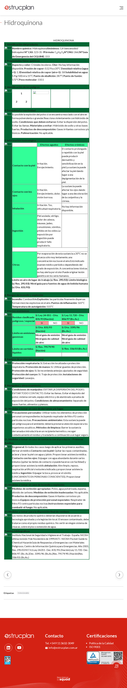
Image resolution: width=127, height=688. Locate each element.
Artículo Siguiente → (119, 575)
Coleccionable (23, 593)
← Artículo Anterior (7, 575)
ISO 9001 (94, 647)
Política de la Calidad (101, 643)
